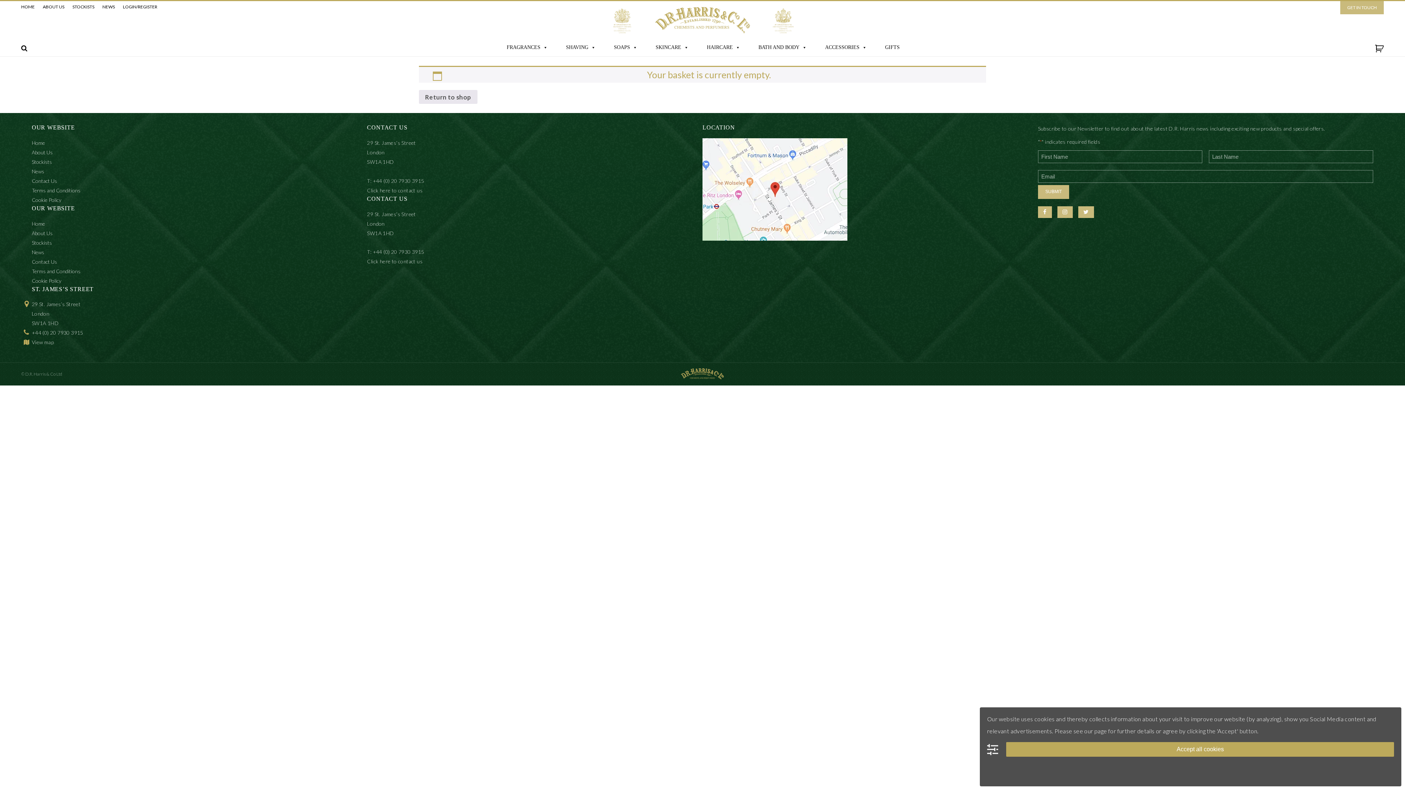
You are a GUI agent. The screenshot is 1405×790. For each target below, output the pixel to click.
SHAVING (577, 47)
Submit (1053, 191)
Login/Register (140, 7)
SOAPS (622, 47)
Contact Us (44, 181)
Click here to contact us (395, 190)
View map (43, 342)
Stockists (83, 7)
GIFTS (892, 47)
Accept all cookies (1200, 749)
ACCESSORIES (842, 47)
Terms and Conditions (56, 190)
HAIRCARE (720, 47)
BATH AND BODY (778, 47)
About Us (53, 7)
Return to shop (448, 97)
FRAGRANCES (523, 47)
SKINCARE (668, 47)
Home (28, 7)
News (108, 7)
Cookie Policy (46, 200)
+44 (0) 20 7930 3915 (57, 333)
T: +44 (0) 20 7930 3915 (395, 181)
